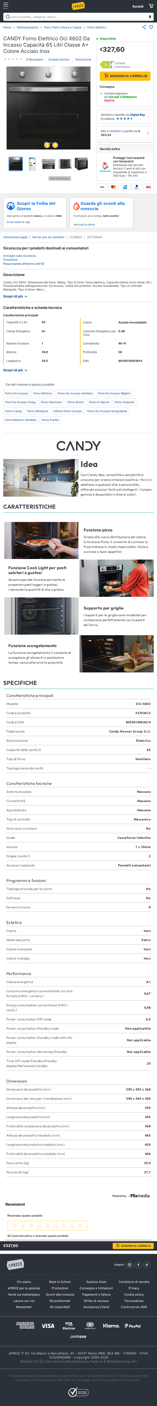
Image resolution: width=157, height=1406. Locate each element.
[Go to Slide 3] (48, 164)
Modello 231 (29, 1361)
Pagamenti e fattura (96, 1294)
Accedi (137, 6)
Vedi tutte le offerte (84, 224)
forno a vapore (99, 402)
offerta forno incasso (67, 411)
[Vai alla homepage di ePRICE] (15, 1265)
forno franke (50, 420)
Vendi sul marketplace (24, 1294)
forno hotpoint (124, 402)
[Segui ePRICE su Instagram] (129, 1264)
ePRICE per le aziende (24, 1288)
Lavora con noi (24, 1301)
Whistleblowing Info (121, 1361)
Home (7, 27)
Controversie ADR (134, 1307)
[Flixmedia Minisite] (59, 179)
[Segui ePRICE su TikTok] (146, 1264)
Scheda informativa (122, 64)
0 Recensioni (34, 59)
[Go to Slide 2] (32, 164)
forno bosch (75, 402)
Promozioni (60, 1288)
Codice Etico (52, 1361)
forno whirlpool (37, 411)
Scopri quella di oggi (18, 221)
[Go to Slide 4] (65, 164)
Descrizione (83, 59)
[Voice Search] (150, 17)
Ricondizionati (60, 1301)
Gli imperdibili (60, 1307)
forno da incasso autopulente (107, 411)
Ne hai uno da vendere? (48, 237)
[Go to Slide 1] (16, 164)
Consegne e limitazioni (96, 1288)
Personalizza (134, 1301)
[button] (48, 108)
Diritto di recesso (96, 1301)
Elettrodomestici (27, 27)
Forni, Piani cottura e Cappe (62, 27)
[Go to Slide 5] (81, 164)
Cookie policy (134, 1294)
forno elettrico (42, 393)
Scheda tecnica (58, 59)
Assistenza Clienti (96, 1307)
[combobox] (78, 17)
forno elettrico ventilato (20, 420)
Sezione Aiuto (96, 1282)
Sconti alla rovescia (60, 1294)
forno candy (13, 411)
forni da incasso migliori (114, 393)
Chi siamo (24, 1282)
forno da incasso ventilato (75, 393)
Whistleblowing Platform (84, 1361)
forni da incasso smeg (20, 402)
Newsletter (24, 1307)
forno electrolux (51, 402)
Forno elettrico (96, 27)
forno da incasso (16, 393)
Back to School (60, 1282)
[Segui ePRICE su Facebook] (138, 1264)
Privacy (134, 1288)
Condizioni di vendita (134, 1282)
